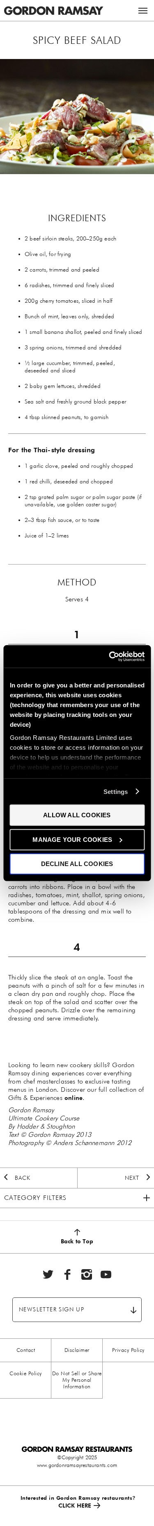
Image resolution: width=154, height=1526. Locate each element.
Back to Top (77, 1241)
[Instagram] (86, 1274)
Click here (75, 1505)
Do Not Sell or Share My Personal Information (77, 1380)
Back (22, 1178)
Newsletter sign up (51, 1309)
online (73, 1098)
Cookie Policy (25, 1373)
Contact (25, 1350)
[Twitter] (48, 1274)
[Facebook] (67, 1274)
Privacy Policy (128, 1350)
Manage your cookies (72, 839)
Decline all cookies (77, 863)
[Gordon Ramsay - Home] (53, 4)
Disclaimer (77, 1350)
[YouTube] (106, 1274)
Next (132, 1178)
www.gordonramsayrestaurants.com (77, 1465)
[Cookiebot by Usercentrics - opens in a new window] (110, 656)
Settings (115, 791)
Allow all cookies (76, 815)
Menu (143, 10)
